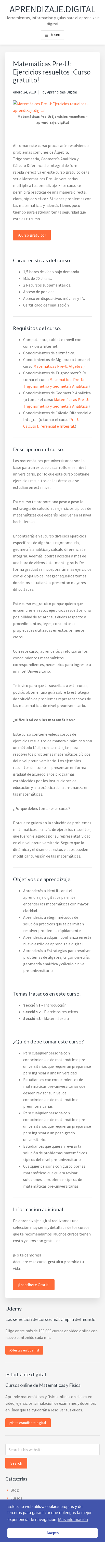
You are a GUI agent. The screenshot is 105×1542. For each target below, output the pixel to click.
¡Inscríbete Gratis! (33, 1284)
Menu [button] (55, 34)
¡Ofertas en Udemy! (24, 1350)
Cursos (16, 1498)
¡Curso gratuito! (32, 235)
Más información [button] (73, 1519)
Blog (14, 1490)
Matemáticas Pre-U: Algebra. (58, 366)
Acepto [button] (52, 1533)
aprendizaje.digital (52, 9)
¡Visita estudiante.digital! (28, 1422)
